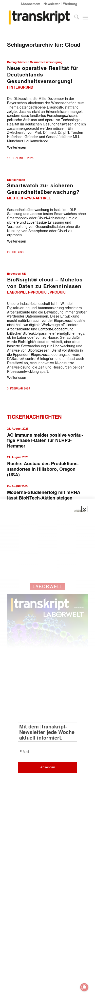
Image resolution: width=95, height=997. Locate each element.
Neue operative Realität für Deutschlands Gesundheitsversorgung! (43, 74)
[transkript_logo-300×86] (39, 17)
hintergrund (20, 87)
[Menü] (85, 17)
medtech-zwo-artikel (29, 197)
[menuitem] (30, 3)
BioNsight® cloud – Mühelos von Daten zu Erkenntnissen (45, 283)
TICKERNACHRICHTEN (34, 416)
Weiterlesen (16, 147)
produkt (58, 292)
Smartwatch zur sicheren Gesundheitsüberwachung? (43, 188)
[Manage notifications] (84, 987)
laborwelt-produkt (27, 292)
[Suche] (74, 17)
